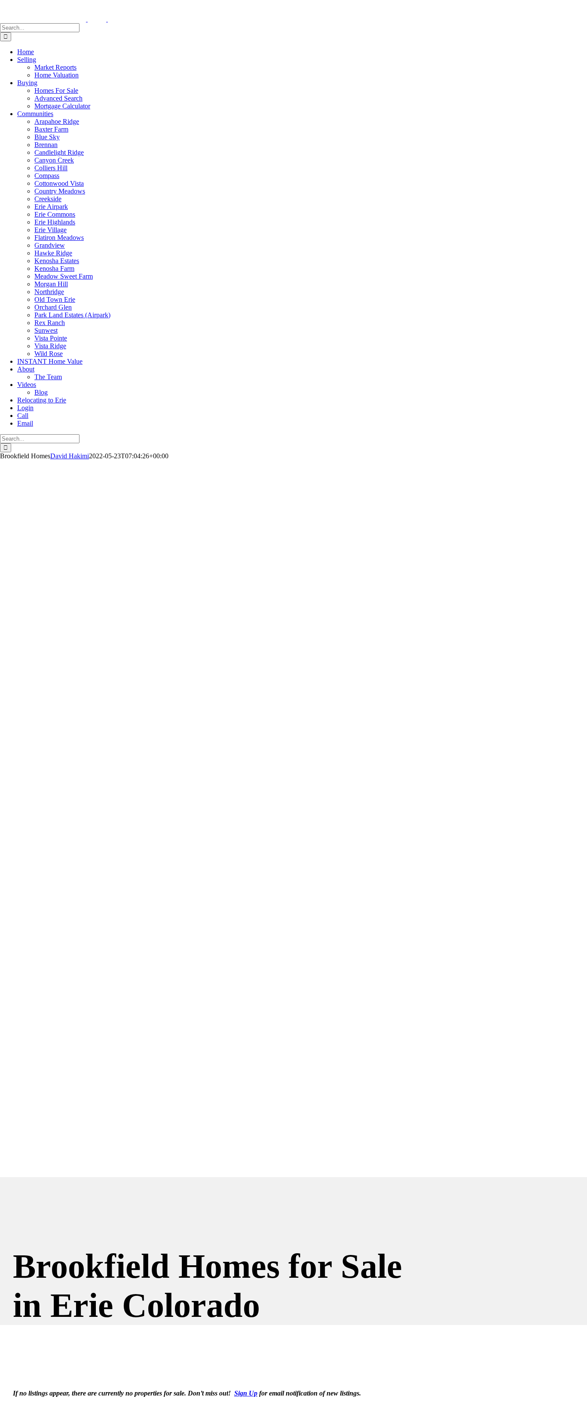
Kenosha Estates (56, 260)
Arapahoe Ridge (56, 121)
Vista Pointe (50, 338)
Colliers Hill (50, 168)
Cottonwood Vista (59, 183)
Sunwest (46, 330)
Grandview (49, 245)
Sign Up (245, 1393)
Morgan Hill (51, 284)
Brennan (46, 144)
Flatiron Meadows (59, 237)
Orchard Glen (53, 307)
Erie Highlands (54, 222)
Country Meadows (59, 191)
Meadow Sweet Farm (63, 276)
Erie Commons (54, 214)
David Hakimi (69, 456)
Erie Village (50, 229)
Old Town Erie (54, 299)
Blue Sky (47, 137)
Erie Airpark (51, 206)
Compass (46, 175)
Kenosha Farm (54, 268)
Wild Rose (48, 353)
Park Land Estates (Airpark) (72, 315)
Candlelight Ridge (59, 152)
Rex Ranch (49, 322)
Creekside (47, 198)
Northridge (49, 291)
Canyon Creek (54, 160)
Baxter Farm (51, 129)
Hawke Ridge (53, 253)
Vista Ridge (50, 346)
